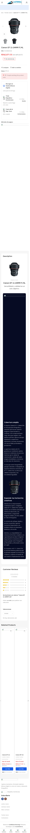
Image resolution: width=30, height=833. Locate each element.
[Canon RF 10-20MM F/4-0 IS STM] (21, 691)
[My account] (26, 2)
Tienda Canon (8, 12)
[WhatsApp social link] (8, 71)
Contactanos (4, 818)
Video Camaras (5, 809)
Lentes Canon (6, 757)
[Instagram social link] (5, 799)
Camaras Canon (5, 807)
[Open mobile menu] (2, 2)
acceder (9, 600)
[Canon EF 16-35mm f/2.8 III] (7, 691)
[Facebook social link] (6, 71)
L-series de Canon (17, 457)
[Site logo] (14, 2)
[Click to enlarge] (4, 34)
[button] (3, 26)
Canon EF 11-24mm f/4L (17, 425)
